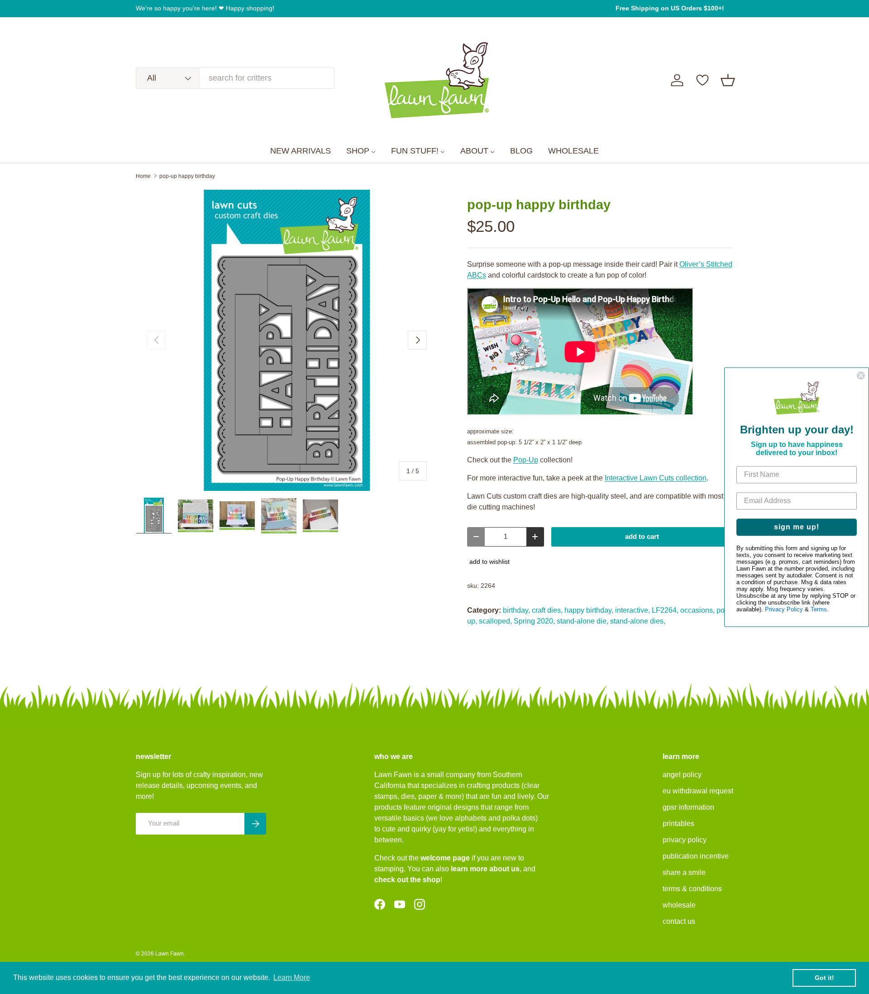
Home (143, 176)
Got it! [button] (824, 977)
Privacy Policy (784, 609)
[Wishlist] (702, 80)
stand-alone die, (582, 621)
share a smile (684, 872)
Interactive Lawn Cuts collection (656, 478)
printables (678, 823)
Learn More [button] (291, 977)
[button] (728, 80)
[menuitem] (300, 151)
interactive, (632, 610)
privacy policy (685, 840)
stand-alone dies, (637, 621)
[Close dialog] (860, 375)
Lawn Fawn (169, 954)
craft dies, (547, 610)
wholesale (679, 905)
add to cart (642, 536)
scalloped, (495, 621)
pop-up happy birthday (187, 176)
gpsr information (688, 807)
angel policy (682, 774)
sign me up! (796, 527)
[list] (287, 340)
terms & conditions (692, 889)
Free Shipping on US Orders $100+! (670, 8)
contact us (679, 921)
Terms (819, 609)
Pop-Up (525, 460)
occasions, (697, 610)
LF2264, (665, 610)
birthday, (516, 610)
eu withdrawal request (698, 791)
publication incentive (696, 856)
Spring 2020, (534, 621)
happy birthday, (588, 610)
